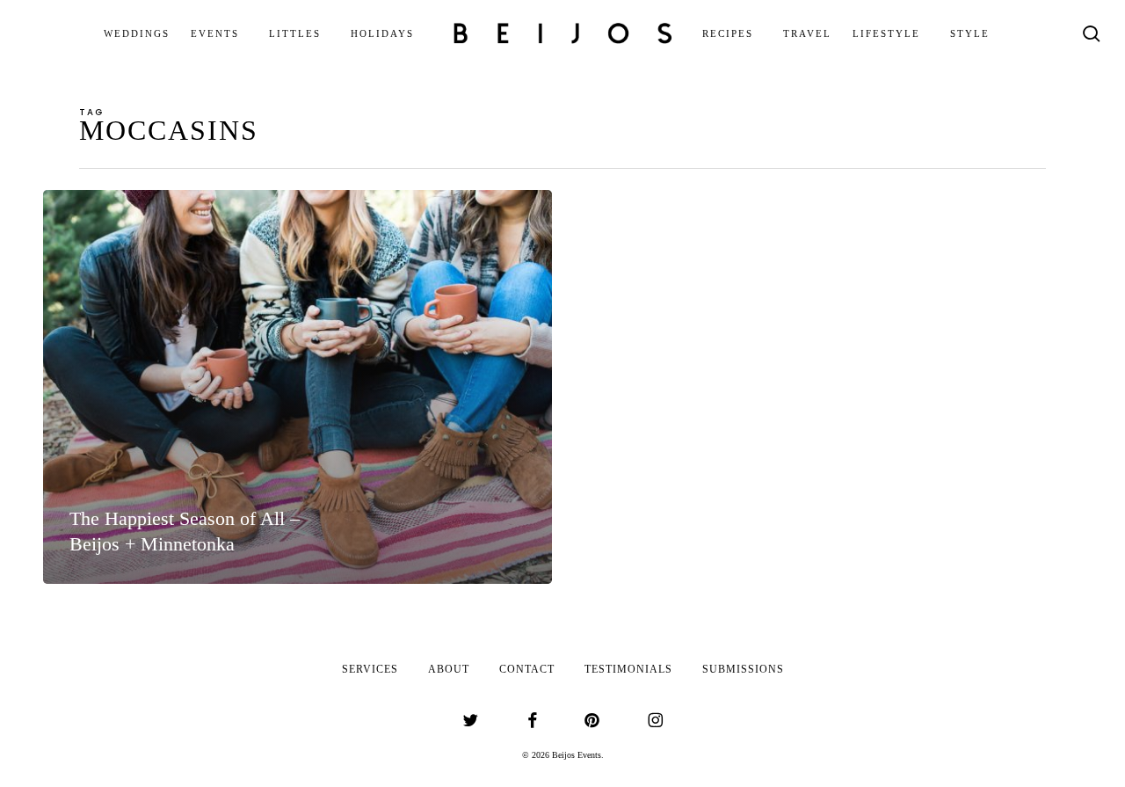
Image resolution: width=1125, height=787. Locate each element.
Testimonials (628, 669)
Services (370, 669)
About (448, 669)
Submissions (743, 669)
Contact (527, 669)
